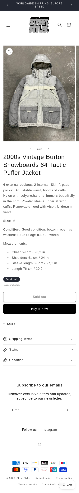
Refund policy (43, 478)
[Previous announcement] (7, 5)
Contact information (53, 484)
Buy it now (39, 309)
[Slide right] (48, 149)
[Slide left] (30, 149)
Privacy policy (64, 478)
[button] (8, 24)
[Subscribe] (66, 410)
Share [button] (11, 323)
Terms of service (28, 484)
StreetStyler (23, 478)
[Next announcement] (71, 5)
